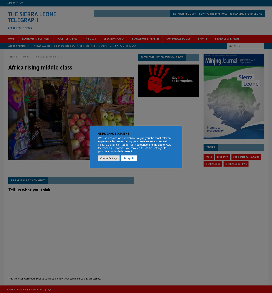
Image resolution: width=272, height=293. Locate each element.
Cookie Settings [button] (108, 158)
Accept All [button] (129, 158)
